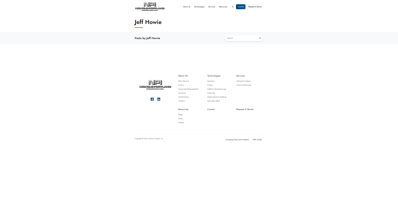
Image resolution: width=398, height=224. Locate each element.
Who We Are (183, 81)
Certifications (183, 97)
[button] (233, 7)
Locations (182, 93)
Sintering (211, 93)
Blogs (180, 114)
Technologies (199, 6)
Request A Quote (255, 6)
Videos (181, 122)
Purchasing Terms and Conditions (237, 139)
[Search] (260, 38)
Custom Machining (243, 85)
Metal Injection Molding (216, 97)
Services (211, 6)
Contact (241, 6)
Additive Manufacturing (216, 89)
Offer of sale (257, 139)
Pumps (210, 85)
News (180, 118)
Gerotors (211, 81)
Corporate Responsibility (188, 89)
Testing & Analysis (243, 81)
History (181, 85)
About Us (186, 6)
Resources (223, 6)
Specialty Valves (213, 101)
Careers (181, 101)
